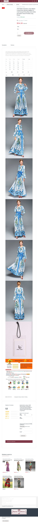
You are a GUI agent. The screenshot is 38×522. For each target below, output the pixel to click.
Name (21, 428)
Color (18, 26)
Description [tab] (4, 45)
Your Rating (21, 414)
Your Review (21, 418)
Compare (26, 20)
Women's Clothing (10, 4)
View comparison (5, 520)
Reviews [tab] (12, 45)
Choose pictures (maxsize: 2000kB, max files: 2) (26, 424)
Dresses (17, 4)
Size (18, 29)
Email (21, 431)
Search (32, 1)
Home (3, 4)
